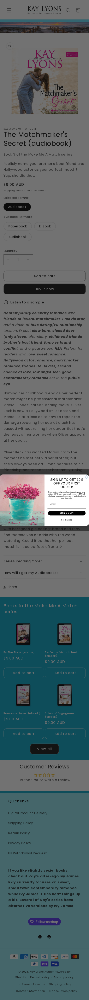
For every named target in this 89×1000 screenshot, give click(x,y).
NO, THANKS (66, 520)
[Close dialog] (86, 477)
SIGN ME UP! (67, 513)
